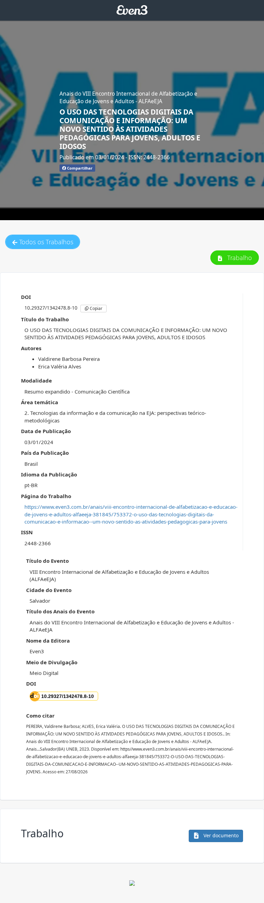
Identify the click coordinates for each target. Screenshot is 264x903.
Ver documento (220, 835)
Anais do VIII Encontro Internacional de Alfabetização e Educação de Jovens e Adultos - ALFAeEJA (128, 97)
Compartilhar (79, 168)
